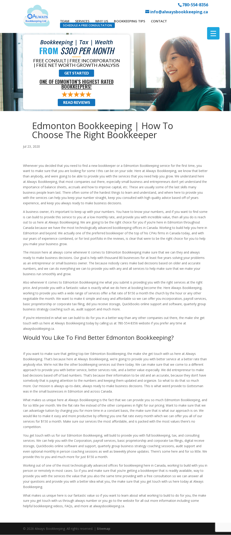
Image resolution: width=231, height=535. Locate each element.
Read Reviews (76, 102)
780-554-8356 (195, 4)
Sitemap (103, 528)
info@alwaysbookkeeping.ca (179, 11)
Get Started (76, 73)
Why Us (101, 21)
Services (82, 21)
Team (64, 21)
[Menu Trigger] (213, 33)
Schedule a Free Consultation (87, 25)
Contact (159, 21)
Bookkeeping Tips (129, 21)
